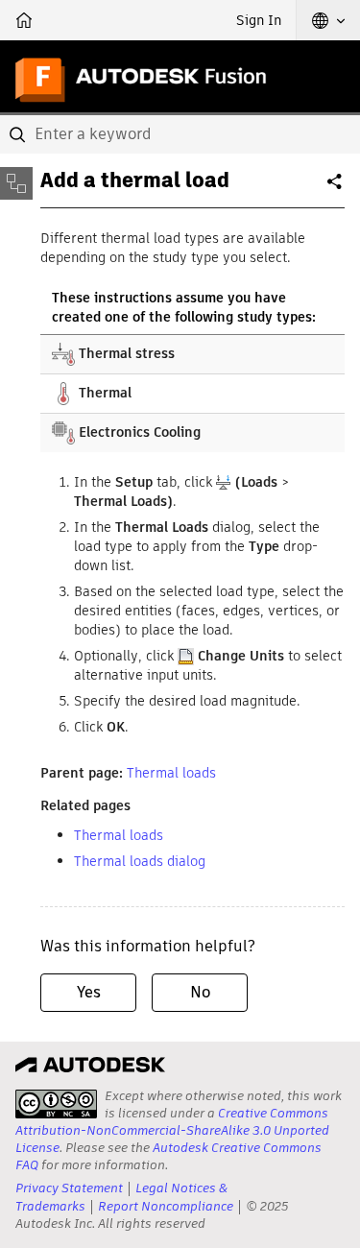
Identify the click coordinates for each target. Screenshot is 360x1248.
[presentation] (56, 1104)
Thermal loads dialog (139, 861)
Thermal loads (171, 772)
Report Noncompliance (165, 1206)
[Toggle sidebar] (16, 183)
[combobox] (180, 134)
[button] (328, 20)
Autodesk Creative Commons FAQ (168, 1156)
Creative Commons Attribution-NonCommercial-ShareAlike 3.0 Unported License (172, 1130)
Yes (89, 992)
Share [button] (336, 189)
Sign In (258, 20)
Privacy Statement (69, 1188)
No (200, 992)
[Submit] (19, 134)
